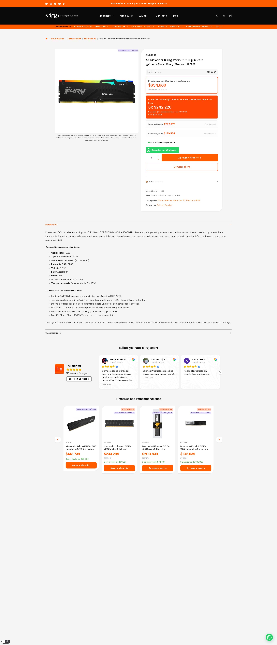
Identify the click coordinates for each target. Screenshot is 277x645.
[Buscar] (217, 16)
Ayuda (143, 15)
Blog (175, 15)
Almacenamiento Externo (197, 26)
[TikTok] (64, 4)
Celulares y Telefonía (141, 26)
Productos (105, 15)
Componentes (61, 26)
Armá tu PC (126, 15)
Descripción (51, 225)
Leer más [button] (106, 384)
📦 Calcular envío (154, 182)
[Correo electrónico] (51, 4)
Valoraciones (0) (53, 333)
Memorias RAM (193, 200)
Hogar (161, 26)
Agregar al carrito (189, 157)
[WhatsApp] (46, 4)
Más (217, 26)
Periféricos (100, 26)
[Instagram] (59, 4)
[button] (220, 372)
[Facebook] (55, 4)
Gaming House (118, 26)
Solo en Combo (164, 205)
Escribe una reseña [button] (79, 378)
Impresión (174, 26)
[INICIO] (46, 39)
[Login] (224, 16)
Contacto (161, 15)
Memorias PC (179, 200)
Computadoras (81, 26)
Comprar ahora (182, 166)
